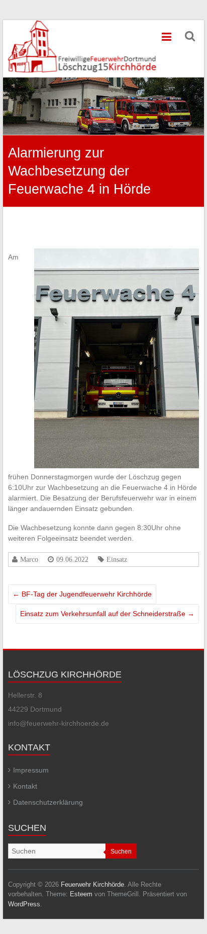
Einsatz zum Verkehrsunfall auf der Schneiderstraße (107, 614)
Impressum (31, 770)
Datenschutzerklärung (48, 802)
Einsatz (117, 559)
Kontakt (25, 786)
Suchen (121, 851)
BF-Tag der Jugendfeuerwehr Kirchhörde (82, 594)
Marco (29, 559)
